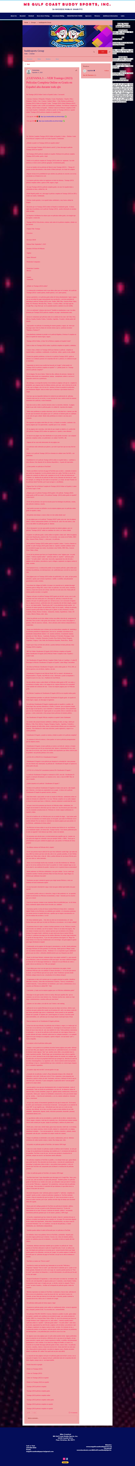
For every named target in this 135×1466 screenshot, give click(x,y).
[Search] (94, 52)
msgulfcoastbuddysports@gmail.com (40, 1451)
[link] (29, 59)
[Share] (76, 70)
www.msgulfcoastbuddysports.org (99, 1446)
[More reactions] (34, 1413)
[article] (51, 745)
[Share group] (109, 52)
